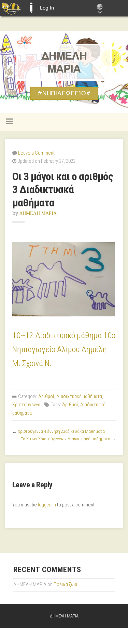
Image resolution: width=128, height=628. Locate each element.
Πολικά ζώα (65, 584)
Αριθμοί (46, 396)
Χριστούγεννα (26, 405)
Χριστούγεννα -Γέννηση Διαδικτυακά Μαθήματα (61, 431)
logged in (47, 505)
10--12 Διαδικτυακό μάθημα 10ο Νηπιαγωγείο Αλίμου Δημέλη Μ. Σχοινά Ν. (63, 349)
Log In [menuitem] (47, 8)
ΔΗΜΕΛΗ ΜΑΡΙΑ (64, 62)
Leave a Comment (36, 153)
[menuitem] (11, 8)
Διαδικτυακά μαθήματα (79, 396)
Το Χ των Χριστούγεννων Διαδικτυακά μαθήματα (65, 438)
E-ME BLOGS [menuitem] (31, 8)
